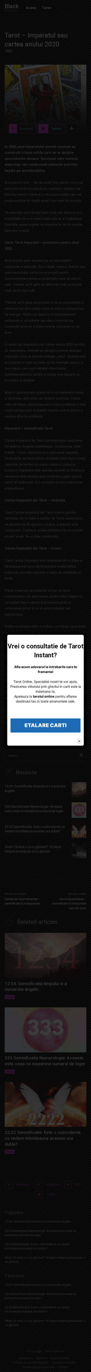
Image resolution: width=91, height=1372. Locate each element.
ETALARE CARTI (45, 725)
